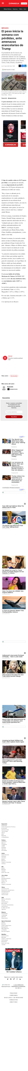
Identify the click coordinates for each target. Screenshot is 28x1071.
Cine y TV (4, 881)
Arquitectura (5, 893)
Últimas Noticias (8, 9)
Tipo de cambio (14, 376)
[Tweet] (20, 66)
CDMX (3, 846)
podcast (10, 356)
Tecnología (5, 831)
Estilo (3, 877)
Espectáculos (5, 854)
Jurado (3, 944)
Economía (4, 828)
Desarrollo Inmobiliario (8, 890)
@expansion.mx (14, 979)
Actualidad (4, 913)
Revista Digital (24, 3)
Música (3, 882)
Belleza (4, 860)
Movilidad (4, 903)
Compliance (14, 995)
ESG (3, 834)
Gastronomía (5, 935)
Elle (3, 866)
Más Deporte (5, 928)
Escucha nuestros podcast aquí (15, 358)
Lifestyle (4, 929)
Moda (3, 859)
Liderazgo (4, 915)
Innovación (5, 906)
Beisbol (4, 924)
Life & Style (5, 875)
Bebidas (4, 937)
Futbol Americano (6, 925)
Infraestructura (6, 891)
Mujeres (4, 835)
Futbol (3, 922)
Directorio (13, 1002)
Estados (4, 847)
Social (3, 900)
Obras (3, 832)
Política (20, 9)
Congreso (4, 844)
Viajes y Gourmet (6, 862)
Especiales (5, 918)
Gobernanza (5, 901)
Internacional (5, 829)
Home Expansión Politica (8, 826)
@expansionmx (12, 98)
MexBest (4, 934)
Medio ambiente (6, 899)
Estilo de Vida (5, 943)
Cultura (4, 863)
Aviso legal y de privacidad (13, 997)
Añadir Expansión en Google (9, 69)
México (4, 843)
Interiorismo (5, 894)
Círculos (4, 857)
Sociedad (4, 850)
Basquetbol (5, 927)
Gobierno (4, 841)
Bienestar (4, 941)
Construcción (5, 888)
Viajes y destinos (6, 938)
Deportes (4, 879)
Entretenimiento (6, 878)
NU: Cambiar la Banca (14, 972)
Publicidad (13, 993)
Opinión (4, 849)
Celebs (4, 871)
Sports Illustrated (6, 921)
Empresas (15, 9)
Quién (3, 853)
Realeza (4, 856)
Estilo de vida (5, 872)
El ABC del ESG (6, 907)
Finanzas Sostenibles (8, 904)
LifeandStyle (5, 837)
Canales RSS (13, 999)
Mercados (5, 28)
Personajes (5, 940)
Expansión (10, 387)
